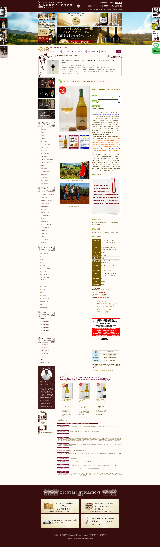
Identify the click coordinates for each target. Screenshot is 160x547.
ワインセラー (44, 356)
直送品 (42, 165)
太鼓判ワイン (44, 129)
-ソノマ (42, 262)
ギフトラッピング (45, 362)
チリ (42, 304)
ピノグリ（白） (44, 236)
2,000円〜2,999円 (44, 324)
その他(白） (43, 242)
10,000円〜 (43, 333)
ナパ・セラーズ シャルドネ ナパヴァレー (66, 400)
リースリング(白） (45, 227)
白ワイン (43, 135)
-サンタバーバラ (44, 274)
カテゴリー (93, 535)
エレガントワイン (45, 180)
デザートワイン (44, 156)
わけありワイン (44, 177)
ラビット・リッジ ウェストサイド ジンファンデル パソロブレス (101, 401)
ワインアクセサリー (45, 344)
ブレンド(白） (44, 230)
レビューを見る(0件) (105, 309)
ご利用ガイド (77, 534)
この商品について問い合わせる (108, 304)
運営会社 (86, 535)
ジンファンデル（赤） (46, 206)
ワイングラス (44, 347)
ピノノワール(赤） (45, 203)
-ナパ (42, 259)
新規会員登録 (93, 534)
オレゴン (43, 292)
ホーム (55, 534)
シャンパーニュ (44, 147)
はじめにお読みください (65, 534)
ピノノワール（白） (45, 233)
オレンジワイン (44, 141)
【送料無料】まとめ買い (46, 162)
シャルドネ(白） (44, 221)
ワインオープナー (45, 353)
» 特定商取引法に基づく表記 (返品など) (103, 370)
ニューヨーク (44, 295)
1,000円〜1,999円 (44, 321)
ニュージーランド (45, 298)
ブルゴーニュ (44, 150)
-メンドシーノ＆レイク (46, 268)
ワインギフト (44, 168)
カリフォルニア (44, 253)
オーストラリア (44, 301)
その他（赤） (44, 218)
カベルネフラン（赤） (46, 215)
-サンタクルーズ (44, 286)
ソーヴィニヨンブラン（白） (47, 224)
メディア (101, 535)
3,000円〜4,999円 (44, 327)
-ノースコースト (44, 256)
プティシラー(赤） (45, 212)
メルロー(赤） (44, 197)
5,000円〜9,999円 (44, 330)
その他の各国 (44, 307)
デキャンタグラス (45, 350)
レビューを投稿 (103, 312)
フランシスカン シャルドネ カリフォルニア (83, 400)
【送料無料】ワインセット (47, 159)
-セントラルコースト (45, 271)
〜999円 (42, 318)
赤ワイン (43, 132)
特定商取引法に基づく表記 (75, 535)
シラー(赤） (43, 209)
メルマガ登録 (102, 534)
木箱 (42, 359)
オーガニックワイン (45, 153)
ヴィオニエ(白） (44, 239)
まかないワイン (44, 174)
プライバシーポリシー (61, 535)
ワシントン (43, 289)
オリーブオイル (44, 183)
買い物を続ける (103, 301)
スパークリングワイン (46, 144)
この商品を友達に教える (106, 306)
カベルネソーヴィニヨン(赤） (47, 194)
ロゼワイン (43, 138)
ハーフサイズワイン (45, 171)
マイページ (85, 534)
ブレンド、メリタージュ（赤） (48, 200)
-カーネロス (43, 265)
